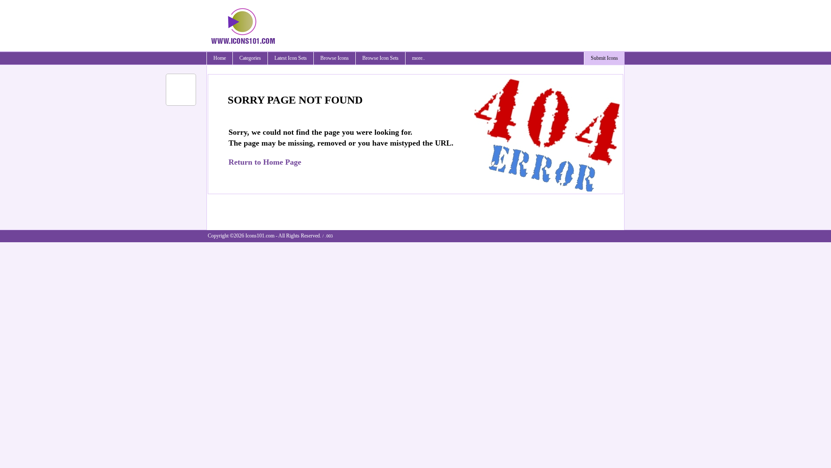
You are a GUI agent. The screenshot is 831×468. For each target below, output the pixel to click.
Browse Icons (334, 58)
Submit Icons (604, 58)
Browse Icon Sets (380, 58)
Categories (250, 58)
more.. (418, 58)
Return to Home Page (265, 162)
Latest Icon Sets (290, 58)
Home (219, 58)
